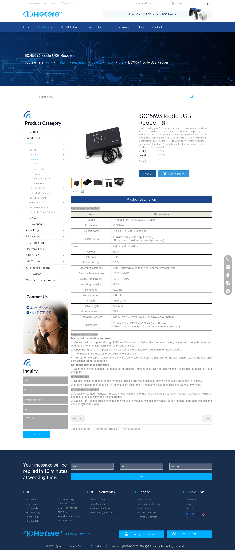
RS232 (37, 173)
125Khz (32, 149)
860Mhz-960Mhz (36, 202)
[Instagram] (204, 515)
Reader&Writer (39, 188)
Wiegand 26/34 (42, 178)
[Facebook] (187, 515)
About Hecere (145, 499)
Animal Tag (32, 230)
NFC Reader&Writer (38, 207)
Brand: (142, 155)
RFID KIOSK (32, 217)
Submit (36, 434)
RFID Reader (33, 144)
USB (36, 164)
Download (191, 499)
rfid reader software (106, 428)
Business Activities (147, 512)
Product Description (141, 199)
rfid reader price (131, 428)
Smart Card (33, 138)
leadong (183, 546)
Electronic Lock (35, 249)
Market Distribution (147, 516)
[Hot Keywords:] (209, 4)
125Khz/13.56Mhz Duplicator (43, 212)
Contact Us (67, 3)
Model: (142, 151)
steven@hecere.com (149, 3)
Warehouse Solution (100, 508)
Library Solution (98, 499)
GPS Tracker (33, 261)
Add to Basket (176, 173)
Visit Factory (144, 508)
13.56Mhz (33, 154)
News (53, 3)
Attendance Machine (38, 267)
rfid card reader (81, 428)
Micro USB (39, 168)
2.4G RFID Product (36, 255)
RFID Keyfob (33, 236)
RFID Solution (33, 274)
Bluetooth (39, 183)
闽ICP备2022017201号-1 (135, 546)
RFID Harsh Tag (35, 242)
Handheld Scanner (41, 192)
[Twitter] (198, 515)
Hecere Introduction (35, 3)
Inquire (147, 173)
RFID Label (32, 131)
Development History (149, 503)
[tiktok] (187, 519)
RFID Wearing (34, 224)
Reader (35, 159)
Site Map (155, 546)
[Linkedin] (193, 515)
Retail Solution (97, 503)
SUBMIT (141, 476)
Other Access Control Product (43, 280)
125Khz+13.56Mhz (37, 197)
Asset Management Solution (104, 512)
